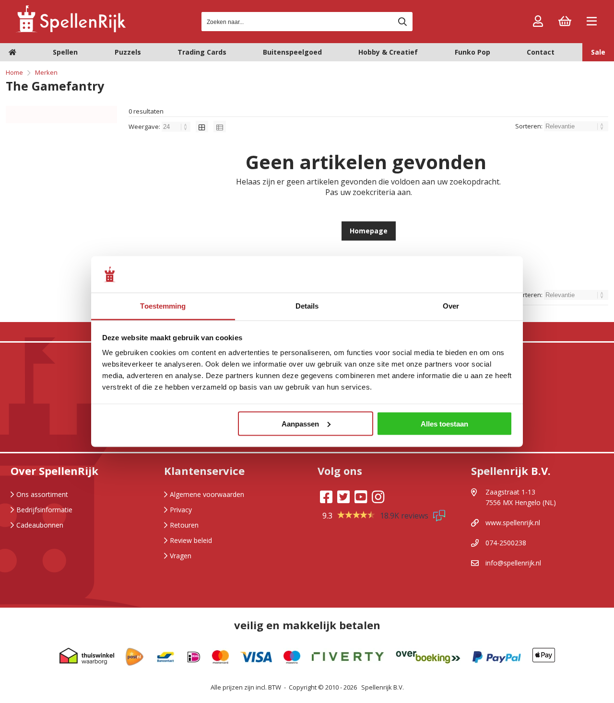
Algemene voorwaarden (207, 494)
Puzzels (128, 52)
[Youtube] (360, 497)
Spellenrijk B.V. (382, 687)
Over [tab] (451, 306)
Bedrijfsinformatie (44, 509)
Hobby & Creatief (388, 52)
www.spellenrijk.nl (512, 522)
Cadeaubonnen (39, 525)
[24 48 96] (177, 126)
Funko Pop (472, 52)
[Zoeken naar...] (402, 21)
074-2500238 (505, 542)
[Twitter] (343, 497)
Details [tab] (307, 306)
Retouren (184, 525)
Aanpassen (300, 423)
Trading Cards (201, 52)
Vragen (180, 555)
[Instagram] (378, 497)
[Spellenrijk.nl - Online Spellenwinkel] (70, 30)
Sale (598, 52)
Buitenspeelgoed (292, 52)
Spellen (65, 52)
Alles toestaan (444, 423)
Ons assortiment (42, 494)
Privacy (181, 509)
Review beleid (191, 540)
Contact (541, 52)
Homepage (369, 230)
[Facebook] (326, 497)
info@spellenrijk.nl (513, 562)
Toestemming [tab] (163, 306)
